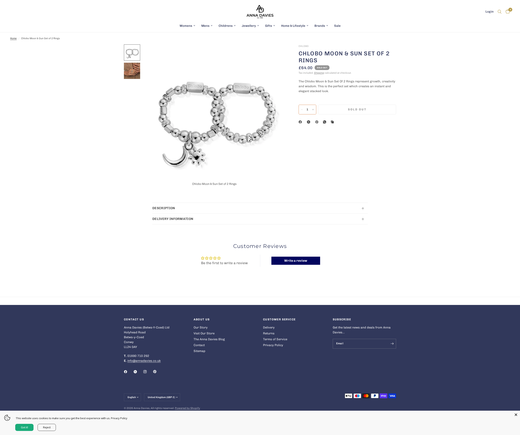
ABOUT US (202, 319)
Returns (268, 333)
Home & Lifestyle (293, 26)
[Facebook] (301, 122)
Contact (199, 345)
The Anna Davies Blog (209, 339)
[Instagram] (147, 371)
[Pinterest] (317, 122)
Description (163, 208)
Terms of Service (275, 339)
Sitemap (199, 351)
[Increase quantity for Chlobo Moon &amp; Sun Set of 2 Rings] (313, 109)
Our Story (201, 327)
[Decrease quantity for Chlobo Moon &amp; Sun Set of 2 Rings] (302, 109)
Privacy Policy (273, 345)
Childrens (226, 26)
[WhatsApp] (325, 122)
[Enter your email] (392, 344)
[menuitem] (187, 25)
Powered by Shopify (187, 408)
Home (13, 38)
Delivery (269, 327)
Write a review (295, 261)
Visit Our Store (204, 333)
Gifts (268, 26)
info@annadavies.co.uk (144, 361)
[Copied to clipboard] (333, 122)
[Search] (500, 11)
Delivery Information (172, 219)
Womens (186, 26)
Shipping (319, 72)
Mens (205, 26)
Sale (337, 26)
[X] (309, 122)
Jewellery (249, 26)
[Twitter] (138, 371)
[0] (507, 11)
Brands (319, 26)
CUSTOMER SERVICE (279, 319)
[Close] (516, 415)
